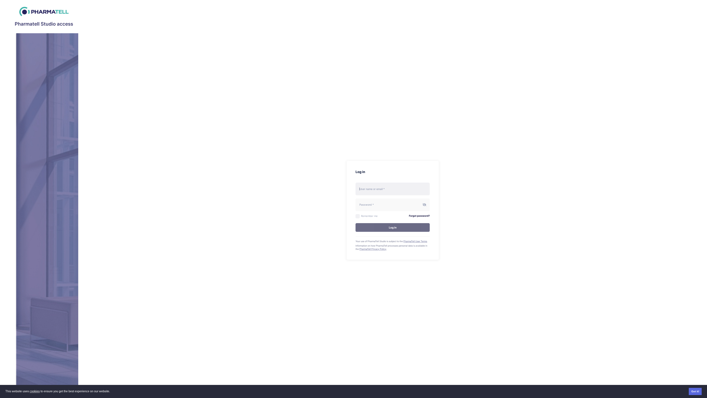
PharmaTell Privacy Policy (372, 249)
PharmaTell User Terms (415, 241)
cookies (35, 391)
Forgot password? (419, 215)
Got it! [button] (695, 391)
